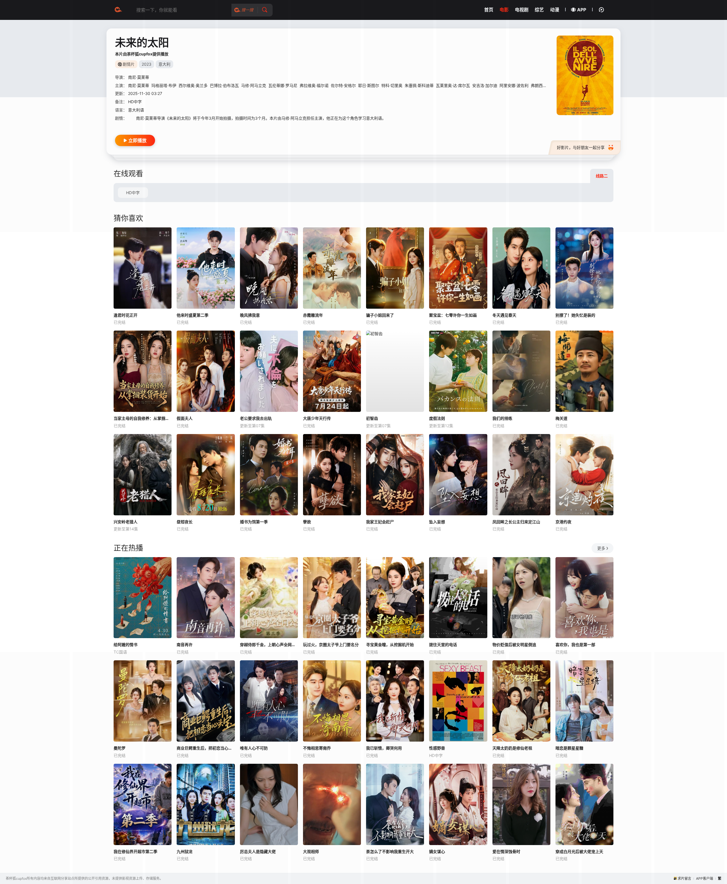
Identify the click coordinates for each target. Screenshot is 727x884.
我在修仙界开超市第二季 (135, 851)
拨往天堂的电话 (443, 644)
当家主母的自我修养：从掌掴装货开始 (143, 418)
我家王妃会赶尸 (380, 521)
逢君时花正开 (125, 315)
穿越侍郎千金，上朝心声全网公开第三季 (269, 644)
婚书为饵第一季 (254, 521)
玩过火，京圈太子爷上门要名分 (331, 644)
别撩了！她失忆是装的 (575, 315)
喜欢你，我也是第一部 (575, 644)
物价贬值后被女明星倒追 (514, 644)
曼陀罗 (120, 748)
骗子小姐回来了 (380, 315)
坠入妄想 (437, 521)
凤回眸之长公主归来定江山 (516, 521)
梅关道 (561, 418)
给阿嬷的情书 (125, 644)
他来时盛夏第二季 (192, 315)
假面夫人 (185, 418)
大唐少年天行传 (317, 418)
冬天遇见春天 (504, 315)
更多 (601, 548)
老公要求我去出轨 (256, 418)
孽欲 (307, 521)
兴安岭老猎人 (125, 521)
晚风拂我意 (250, 315)
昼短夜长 (185, 521)
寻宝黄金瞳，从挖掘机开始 (390, 644)
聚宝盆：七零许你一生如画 (453, 315)
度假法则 (437, 418)
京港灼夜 (563, 521)
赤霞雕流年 (313, 315)
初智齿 (372, 418)
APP (581, 10)
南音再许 (185, 644)
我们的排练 (502, 418)
